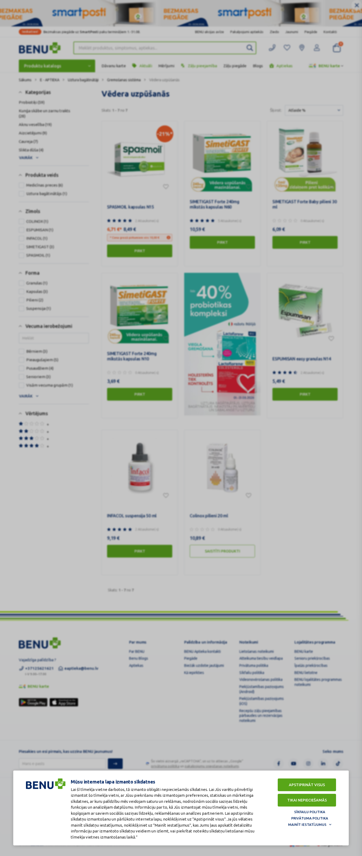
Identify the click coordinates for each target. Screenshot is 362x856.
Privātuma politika (309, 818)
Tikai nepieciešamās (307, 800)
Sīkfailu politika (309, 812)
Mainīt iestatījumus (307, 824)
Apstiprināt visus (307, 785)
